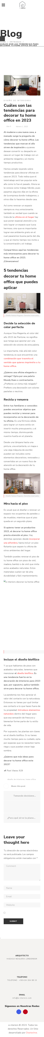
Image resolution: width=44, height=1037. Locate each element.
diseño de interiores (16, 779)
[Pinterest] (25, 1011)
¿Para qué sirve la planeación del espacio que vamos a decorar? (22, 818)
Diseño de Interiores (17, 100)
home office (31, 779)
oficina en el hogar (24, 217)
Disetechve (31, 1032)
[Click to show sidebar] (2, 38)
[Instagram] (18, 1011)
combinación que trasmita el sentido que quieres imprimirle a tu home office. (22, 362)
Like (8, 126)
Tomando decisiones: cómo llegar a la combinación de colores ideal (25, 795)
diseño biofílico (25, 673)
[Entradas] (22, 806)
